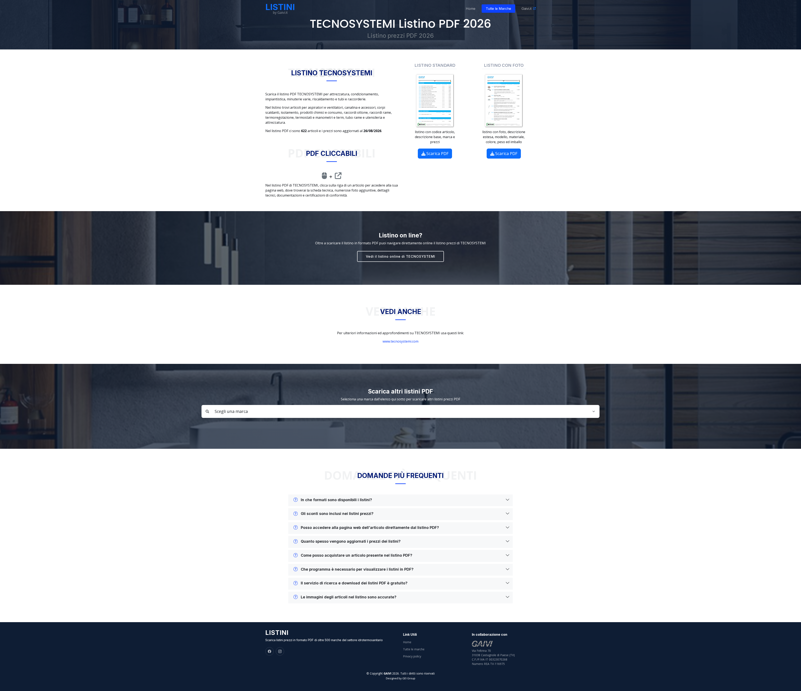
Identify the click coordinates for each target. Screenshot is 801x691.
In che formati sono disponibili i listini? (336, 500)
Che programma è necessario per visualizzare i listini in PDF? (357, 569)
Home (470, 8)
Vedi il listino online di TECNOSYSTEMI (400, 256)
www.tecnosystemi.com (400, 341)
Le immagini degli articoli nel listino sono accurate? (348, 597)
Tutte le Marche (498, 8)
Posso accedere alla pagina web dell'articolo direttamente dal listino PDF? (370, 527)
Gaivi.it (526, 8)
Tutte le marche (413, 649)
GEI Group (408, 678)
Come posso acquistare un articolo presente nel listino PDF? (356, 555)
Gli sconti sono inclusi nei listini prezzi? (337, 513)
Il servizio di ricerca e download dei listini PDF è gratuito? (354, 583)
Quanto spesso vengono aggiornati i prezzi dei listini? (350, 541)
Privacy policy (412, 656)
